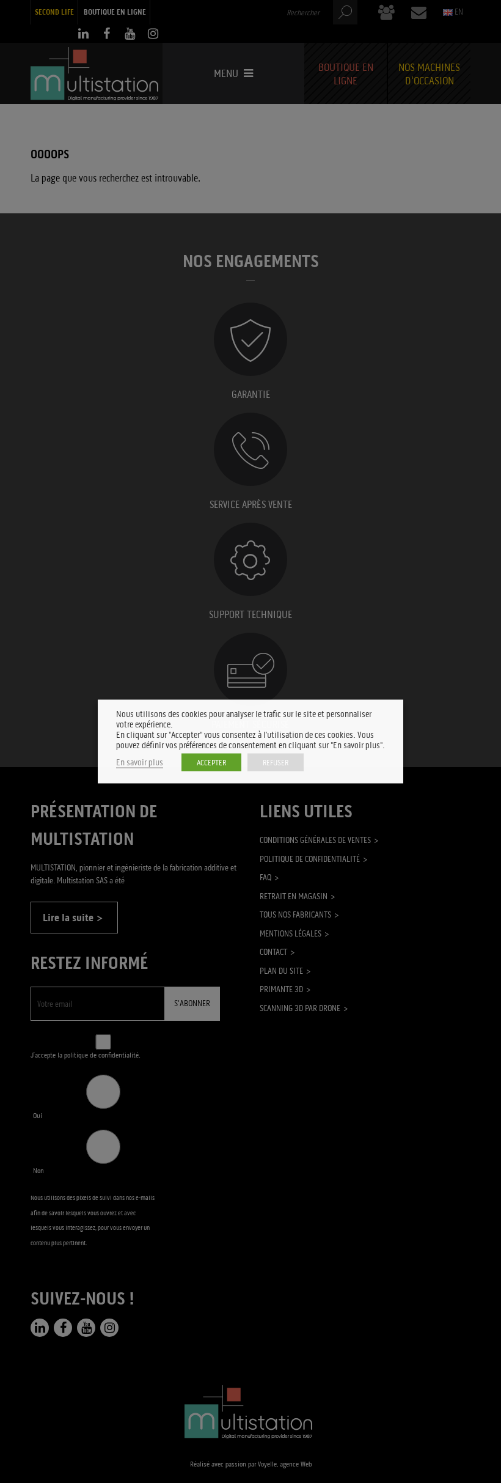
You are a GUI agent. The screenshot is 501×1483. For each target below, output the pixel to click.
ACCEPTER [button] (211, 762)
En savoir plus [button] (139, 762)
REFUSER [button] (275, 762)
